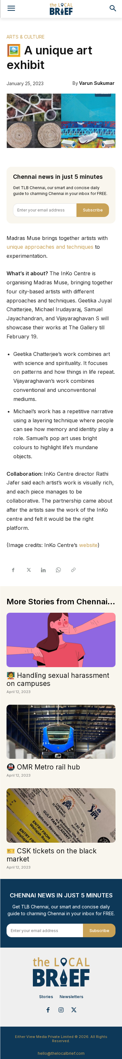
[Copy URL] (72, 570)
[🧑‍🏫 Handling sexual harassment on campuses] (61, 640)
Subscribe (93, 210)
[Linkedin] (42, 570)
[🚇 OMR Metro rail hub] (61, 732)
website (88, 545)
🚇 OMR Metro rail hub (43, 767)
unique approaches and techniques (50, 247)
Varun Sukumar (97, 83)
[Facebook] (13, 570)
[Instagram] (61, 1010)
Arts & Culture (26, 37)
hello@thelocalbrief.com (61, 1053)
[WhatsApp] (57, 570)
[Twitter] (27, 570)
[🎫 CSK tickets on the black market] (61, 815)
